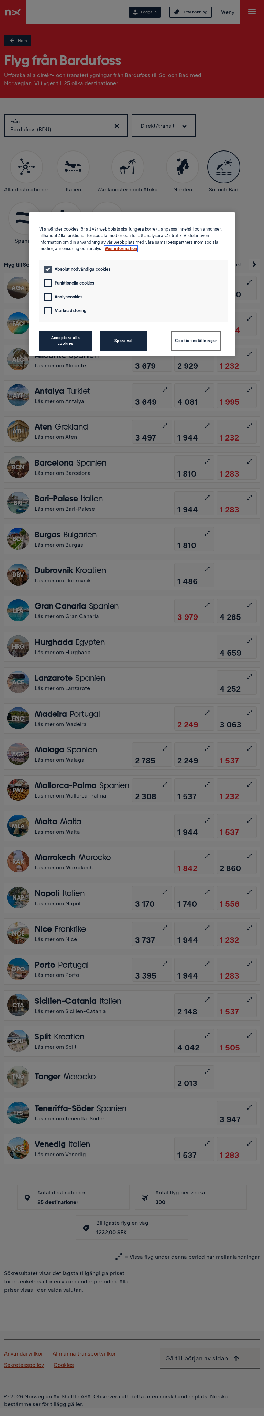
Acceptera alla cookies (65, 340)
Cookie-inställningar (196, 340)
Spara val (123, 340)
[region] (132, 284)
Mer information (121, 248)
